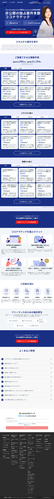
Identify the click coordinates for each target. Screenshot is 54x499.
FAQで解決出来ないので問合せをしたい (15, 400)
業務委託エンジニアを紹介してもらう (14, 457)
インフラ (43, 49)
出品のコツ (21, 465)
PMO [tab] (5, 165)
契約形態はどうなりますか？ (12, 386)
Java (4, 45)
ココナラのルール (39, 443)
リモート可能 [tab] (18, 68)
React (21, 49)
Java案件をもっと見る (25, 153)
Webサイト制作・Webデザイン (31, 444)
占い (28, 469)
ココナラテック (6, 451)
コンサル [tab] (17, 165)
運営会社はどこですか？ (11, 363)
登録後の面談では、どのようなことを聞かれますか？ (19, 390)
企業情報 (5, 497)
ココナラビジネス (6, 442)
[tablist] (11, 68)
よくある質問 (38, 439)
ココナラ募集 (5, 445)
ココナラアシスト (6, 453)
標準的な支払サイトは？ (11, 381)
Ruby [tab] (42, 117)
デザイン (29, 440)
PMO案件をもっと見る (25, 202)
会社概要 (46, 439)
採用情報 (46, 441)
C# (21, 45)
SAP (45, 45)
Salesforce (35, 45)
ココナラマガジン (47, 445)
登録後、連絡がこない (10, 372)
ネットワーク (49, 49)
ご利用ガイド (38, 441)
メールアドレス (9, 418)
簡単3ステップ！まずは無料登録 (27, 222)
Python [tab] (30, 117)
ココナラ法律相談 (6, 457)
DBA (41, 45)
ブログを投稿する (22, 461)
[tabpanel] (27, 89)
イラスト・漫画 (31, 437)
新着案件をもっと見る (26, 104)
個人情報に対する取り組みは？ (13, 377)
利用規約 (20, 423)
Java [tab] (5, 117)
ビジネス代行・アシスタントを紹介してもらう (14, 462)
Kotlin (30, 45)
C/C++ (3, 49)
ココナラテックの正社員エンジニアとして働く (35, 2)
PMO (32, 49)
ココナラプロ (5, 447)
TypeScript (16, 49)
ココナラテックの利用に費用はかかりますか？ (17, 359)
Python (12, 45)
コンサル (37, 49)
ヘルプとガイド (22, 463)
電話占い (29, 472)
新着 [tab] (5, 68)
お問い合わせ (38, 445)
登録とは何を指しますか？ (11, 368)
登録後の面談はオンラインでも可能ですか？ (16, 395)
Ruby (17, 45)
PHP (8, 45)
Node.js (27, 49)
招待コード (38, 451)
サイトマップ (30, 492)
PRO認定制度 (22, 468)
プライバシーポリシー (26, 423)
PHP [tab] (18, 117)
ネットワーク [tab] (42, 165)
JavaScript (9, 49)
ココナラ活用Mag (47, 443)
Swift (25, 45)
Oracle (49, 45)
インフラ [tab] (30, 165)
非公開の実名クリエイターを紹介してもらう (14, 452)
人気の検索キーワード (31, 497)
